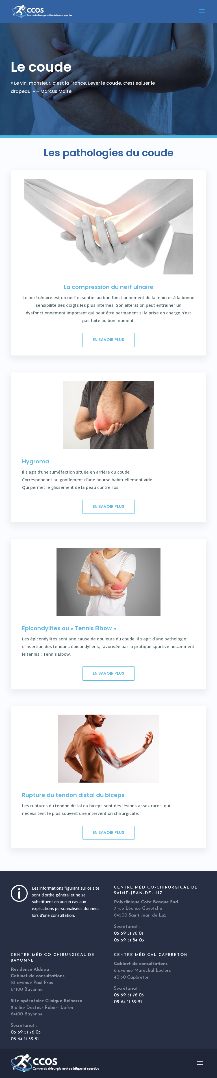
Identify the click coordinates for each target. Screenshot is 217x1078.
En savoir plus (108, 339)
